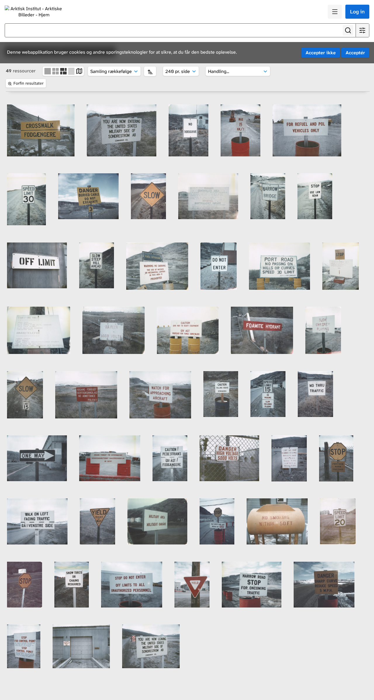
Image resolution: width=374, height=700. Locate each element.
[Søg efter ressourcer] (348, 30)
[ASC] (150, 71)
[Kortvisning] (79, 71)
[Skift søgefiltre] (362, 30)
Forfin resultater (28, 83)
